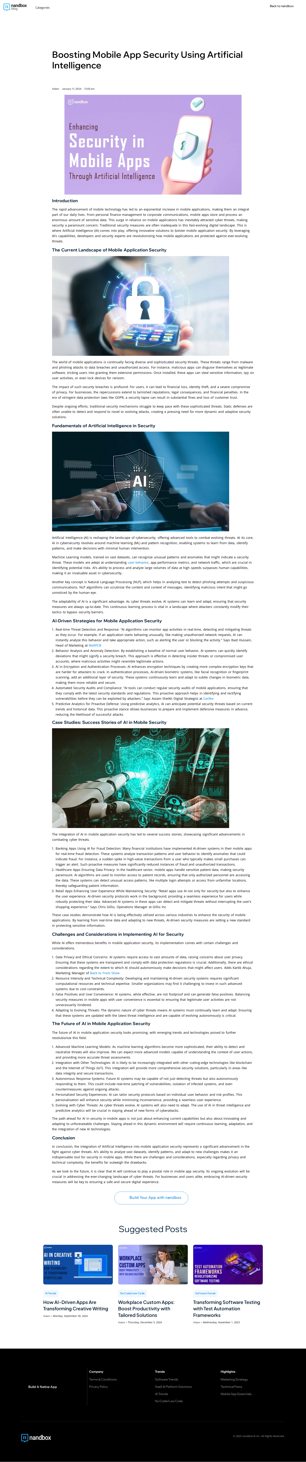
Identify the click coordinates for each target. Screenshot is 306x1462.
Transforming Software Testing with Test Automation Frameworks (226, 1308)
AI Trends (50, 1293)
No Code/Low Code (132, 1293)
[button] (44, 8)
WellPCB (95, 645)
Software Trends (205, 1293)
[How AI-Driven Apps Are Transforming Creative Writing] (78, 1264)
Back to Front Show (105, 973)
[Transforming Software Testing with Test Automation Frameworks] (228, 1264)
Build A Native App (42, 1387)
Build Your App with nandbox (155, 1197)
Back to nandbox (282, 6)
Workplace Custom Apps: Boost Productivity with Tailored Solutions (146, 1308)
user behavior (138, 562)
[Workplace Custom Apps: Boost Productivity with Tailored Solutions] (153, 1264)
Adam (46, 1316)
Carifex (208, 698)
